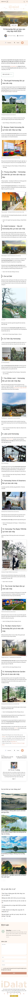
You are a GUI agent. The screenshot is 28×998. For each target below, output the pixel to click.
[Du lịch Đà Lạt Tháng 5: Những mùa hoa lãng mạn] (14, 844)
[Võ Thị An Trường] (6, 35)
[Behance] (13, 778)
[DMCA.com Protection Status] (14, 996)
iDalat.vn (4, 736)
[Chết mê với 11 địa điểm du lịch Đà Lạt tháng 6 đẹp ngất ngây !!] (14, 866)
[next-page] (4, 880)
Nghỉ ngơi (14, 25)
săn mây (16, 728)
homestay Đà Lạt (9, 439)
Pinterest (19, 743)
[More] (22, 42)
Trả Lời (7, 937)
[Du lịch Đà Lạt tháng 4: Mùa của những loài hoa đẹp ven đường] (14, 823)
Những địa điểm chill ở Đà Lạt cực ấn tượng (13, 898)
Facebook (14, 743)
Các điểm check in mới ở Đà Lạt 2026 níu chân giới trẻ (21, 757)
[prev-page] (2, 880)
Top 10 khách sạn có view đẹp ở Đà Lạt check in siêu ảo (7, 757)
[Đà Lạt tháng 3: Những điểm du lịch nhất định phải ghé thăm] (14, 801)
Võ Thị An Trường (11, 35)
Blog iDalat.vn (14, 741)
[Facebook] (14, 778)
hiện (11, 74)
